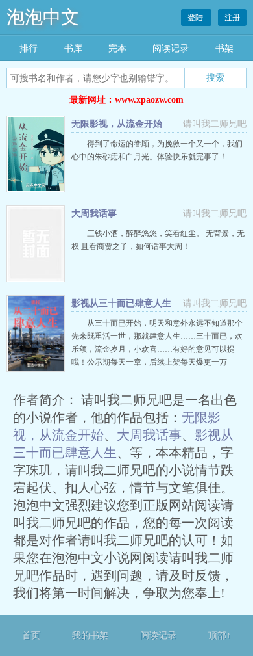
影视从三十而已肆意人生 (121, 303)
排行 (28, 48)
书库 (73, 48)
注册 (232, 17)
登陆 (196, 17)
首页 (31, 635)
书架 (224, 48)
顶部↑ (219, 635)
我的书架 (90, 635)
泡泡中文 (42, 17)
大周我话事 (94, 213)
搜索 (215, 77)
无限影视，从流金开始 (116, 124)
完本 (117, 48)
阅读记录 (170, 48)
